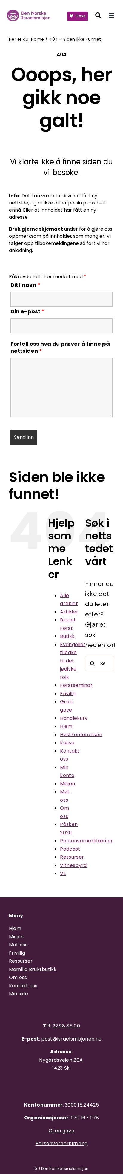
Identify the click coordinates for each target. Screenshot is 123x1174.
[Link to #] (98, 15)
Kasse (67, 742)
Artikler (69, 611)
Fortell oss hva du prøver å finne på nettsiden (60, 347)
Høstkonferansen (81, 734)
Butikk (67, 636)
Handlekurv (73, 718)
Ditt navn (25, 285)
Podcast (70, 849)
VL (63, 873)
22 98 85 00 (66, 1025)
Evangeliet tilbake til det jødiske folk (72, 661)
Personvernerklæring (86, 840)
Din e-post (27, 311)
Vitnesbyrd (73, 865)
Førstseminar (76, 685)
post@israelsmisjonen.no (71, 1038)
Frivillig (68, 693)
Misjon (67, 783)
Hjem (66, 726)
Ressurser (72, 857)
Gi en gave (61, 1130)
